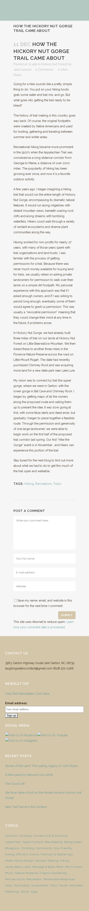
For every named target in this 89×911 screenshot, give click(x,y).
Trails (57, 483)
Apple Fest (12, 842)
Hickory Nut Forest (54, 64)
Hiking (29, 483)
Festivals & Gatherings (57, 854)
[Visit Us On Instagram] (21, 740)
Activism (11, 835)
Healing (53, 860)
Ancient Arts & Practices (51, 835)
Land (26, 866)
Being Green (73, 842)
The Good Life (15, 783)
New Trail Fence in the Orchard (26, 807)
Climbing (27, 848)
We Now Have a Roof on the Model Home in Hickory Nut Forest (43, 795)
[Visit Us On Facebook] (21, 735)
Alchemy (25, 835)
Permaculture (15, 879)
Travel (63, 885)
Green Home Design (19, 860)
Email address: (16, 703)
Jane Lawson (22, 69)
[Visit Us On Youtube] (52, 735)
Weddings (12, 891)
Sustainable (39, 885)
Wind (25, 891)
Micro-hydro (74, 866)
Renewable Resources (59, 879)
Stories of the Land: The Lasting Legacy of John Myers (41, 766)
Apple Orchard (32, 842)
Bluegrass (12, 848)
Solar (8, 885)
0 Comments (44, 69)
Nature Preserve (26, 873)
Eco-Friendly (63, 848)
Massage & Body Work (48, 866)
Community (44, 848)
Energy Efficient (16, 854)
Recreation (43, 483)
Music (9, 873)
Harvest (40, 860)
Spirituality (22, 885)
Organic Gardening (53, 873)
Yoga (33, 891)
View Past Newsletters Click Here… (28, 693)
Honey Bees (13, 866)
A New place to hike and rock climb (29, 774)
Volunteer (76, 885)
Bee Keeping (54, 842)
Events (34, 854)
